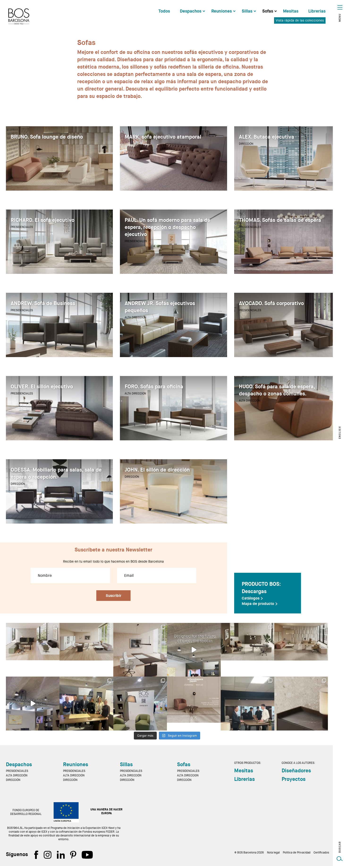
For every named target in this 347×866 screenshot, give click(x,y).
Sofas (267, 11)
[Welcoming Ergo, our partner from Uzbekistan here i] (247, 703)
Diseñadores (296, 770)
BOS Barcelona (19, 16)
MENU (340, 18)
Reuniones (221, 11)
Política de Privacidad (296, 853)
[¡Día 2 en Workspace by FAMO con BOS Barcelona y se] (86, 703)
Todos (164, 11)
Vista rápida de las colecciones (300, 20)
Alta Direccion (188, 775)
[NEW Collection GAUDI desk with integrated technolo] (193, 650)
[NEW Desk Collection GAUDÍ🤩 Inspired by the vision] (301, 650)
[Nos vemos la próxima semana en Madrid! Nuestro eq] (193, 703)
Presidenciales (17, 771)
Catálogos (250, 598)
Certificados (321, 853)
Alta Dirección (16, 775)
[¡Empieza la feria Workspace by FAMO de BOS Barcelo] (140, 703)
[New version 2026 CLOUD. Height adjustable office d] (140, 650)
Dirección (13, 780)
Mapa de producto (258, 603)
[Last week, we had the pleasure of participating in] (32, 703)
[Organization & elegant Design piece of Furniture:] (301, 703)
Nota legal (273, 853)
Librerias (317, 11)
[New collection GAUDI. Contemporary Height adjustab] (247, 650)
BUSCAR (340, 847)
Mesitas (290, 11)
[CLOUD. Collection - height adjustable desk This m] (32, 650)
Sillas (247, 11)
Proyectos (293, 779)
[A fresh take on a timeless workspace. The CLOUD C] (86, 650)
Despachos (190, 11)
